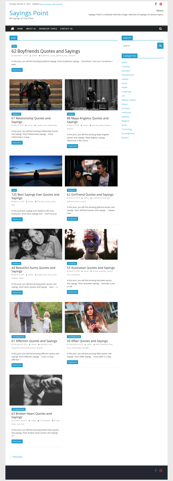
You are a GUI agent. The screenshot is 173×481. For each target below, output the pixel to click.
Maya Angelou (105, 125)
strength (85, 348)
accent (95, 271)
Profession (126, 112)
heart (23, 348)
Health (124, 87)
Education (126, 70)
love (65, 55)
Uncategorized (18, 337)
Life (14, 46)
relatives (14, 278)
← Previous (16, 456)
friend (103, 198)
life (93, 125)
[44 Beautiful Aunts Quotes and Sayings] (35, 230)
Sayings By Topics (48, 28)
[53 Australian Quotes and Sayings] (91, 230)
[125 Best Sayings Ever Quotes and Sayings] (35, 157)
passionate (75, 275)
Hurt (18, 424)
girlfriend (59, 55)
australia (102, 271)
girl (108, 198)
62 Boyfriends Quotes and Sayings (45, 51)
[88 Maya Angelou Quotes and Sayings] (91, 80)
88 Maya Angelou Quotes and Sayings (88, 120)
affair (98, 344)
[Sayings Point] (12, 29)
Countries (72, 263)
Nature (125, 104)
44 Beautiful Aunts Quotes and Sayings (33, 269)
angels (39, 275)
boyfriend (96, 198)
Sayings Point (29, 13)
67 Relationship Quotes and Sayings (31, 120)
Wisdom (70, 129)
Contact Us (66, 28)
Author (71, 114)
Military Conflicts (129, 100)
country (109, 271)
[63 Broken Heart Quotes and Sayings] (35, 376)
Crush (53, 55)
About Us (31, 28)
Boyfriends (45, 55)
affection (43, 344)
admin (34, 55)
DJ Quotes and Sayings (49, 4)
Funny (124, 83)
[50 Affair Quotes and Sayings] (91, 303)
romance (72, 55)
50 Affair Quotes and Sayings (87, 341)
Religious (125, 121)
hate (110, 344)
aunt (45, 275)
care (50, 344)
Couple (39, 125)
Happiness (15, 348)
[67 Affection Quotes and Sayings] (35, 303)
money (47, 201)
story (53, 201)
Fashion (125, 79)
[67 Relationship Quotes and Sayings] (35, 80)
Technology (127, 129)
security (40, 348)
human (28, 348)
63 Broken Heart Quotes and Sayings (31, 415)
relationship (52, 125)
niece (54, 275)
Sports (124, 125)
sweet (21, 278)
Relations (16, 114)
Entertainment (128, 75)
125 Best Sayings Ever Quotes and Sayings (35, 196)
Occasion (126, 108)
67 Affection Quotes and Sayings (34, 341)
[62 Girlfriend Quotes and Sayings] (91, 157)
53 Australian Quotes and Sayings (91, 268)
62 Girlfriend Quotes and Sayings (90, 194)
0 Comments (45, 420)
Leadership (126, 91)
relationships (76, 348)
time (13, 205)
